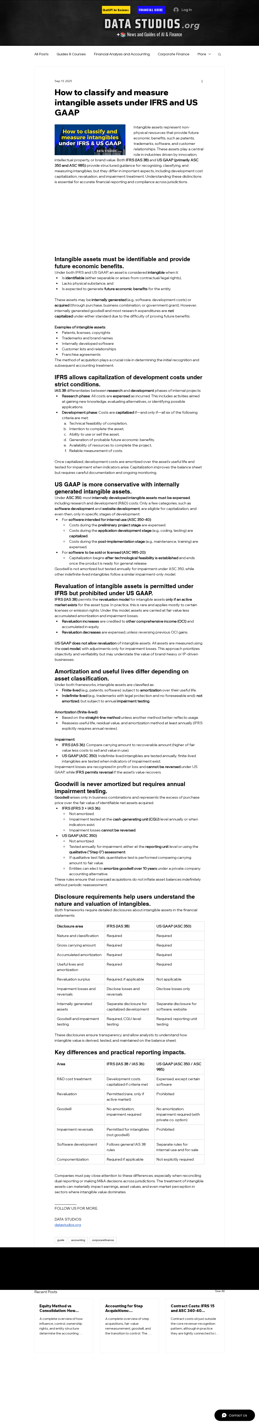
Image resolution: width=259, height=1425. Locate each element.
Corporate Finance (173, 54)
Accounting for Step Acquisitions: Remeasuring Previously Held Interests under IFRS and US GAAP (128, 1308)
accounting (78, 1240)
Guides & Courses (71, 54)
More (201, 54)
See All (220, 1291)
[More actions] (202, 81)
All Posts (41, 54)
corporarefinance (103, 1240)
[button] (219, 54)
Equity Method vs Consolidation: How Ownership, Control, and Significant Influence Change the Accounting (61, 1308)
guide (60, 1240)
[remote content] (129, 220)
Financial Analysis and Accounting (122, 54)
